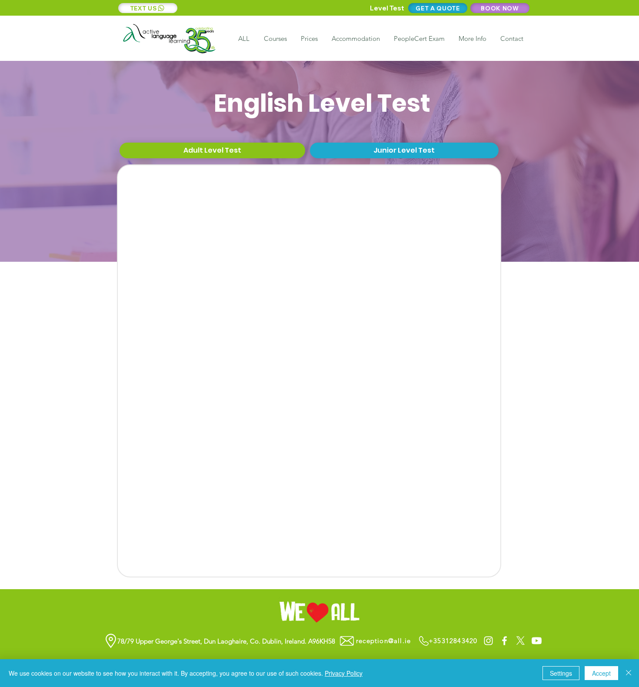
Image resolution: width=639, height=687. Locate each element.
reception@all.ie (383, 641)
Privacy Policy (344, 673)
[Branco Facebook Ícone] (504, 641)
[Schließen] (628, 673)
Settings (561, 673)
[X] (520, 641)
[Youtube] (536, 641)
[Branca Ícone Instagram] (488, 641)
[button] (472, 38)
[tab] (212, 151)
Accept (601, 673)
